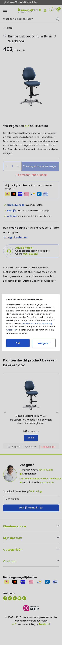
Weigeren (12, 329)
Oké (18, 343)
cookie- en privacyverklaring (37, 323)
